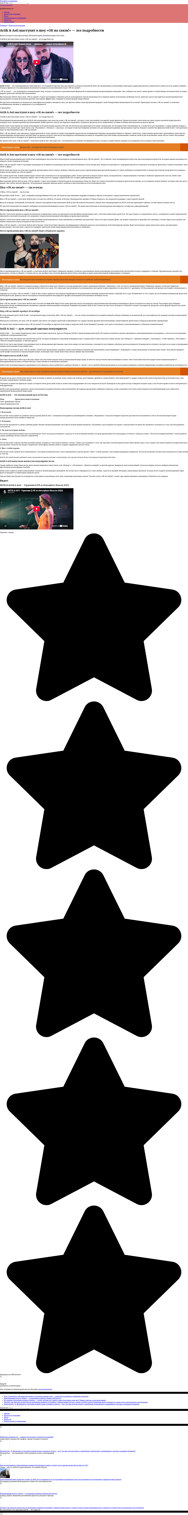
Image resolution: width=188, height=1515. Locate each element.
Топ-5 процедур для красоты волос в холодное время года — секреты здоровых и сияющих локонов (46, 1396)
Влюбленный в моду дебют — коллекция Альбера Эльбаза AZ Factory (32, 1398)
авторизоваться (45, 1389)
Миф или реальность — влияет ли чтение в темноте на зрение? (27, 1437)
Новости (7, 20)
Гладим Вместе (6, 5)
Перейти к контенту (8, 1)
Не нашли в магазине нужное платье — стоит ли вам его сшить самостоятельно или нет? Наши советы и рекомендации (55, 1400)
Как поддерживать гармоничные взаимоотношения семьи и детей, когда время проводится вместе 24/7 (44, 1465)
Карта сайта (9, 22)
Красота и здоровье (12, 14)
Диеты (6, 12)
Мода (6, 16)
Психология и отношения (15, 18)
